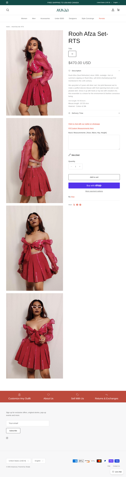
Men (34, 18)
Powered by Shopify (24, 467)
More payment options (94, 191)
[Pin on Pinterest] (80, 205)
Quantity (71, 161)
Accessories (45, 18)
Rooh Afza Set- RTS (18, 27)
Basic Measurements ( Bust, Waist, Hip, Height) (87, 133)
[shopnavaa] (63, 10)
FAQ (109, 466)
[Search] (7, 9)
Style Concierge (88, 18)
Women (24, 18)
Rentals (102, 18)
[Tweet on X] (74, 205)
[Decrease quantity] (71, 166)
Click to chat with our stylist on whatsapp (84, 124)
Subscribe (13, 431)
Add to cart (94, 177)
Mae (73, 197)
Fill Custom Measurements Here (81, 128)
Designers (73, 18)
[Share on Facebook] (77, 205)
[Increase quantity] (80, 166)
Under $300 (59, 18)
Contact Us (116, 466)
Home (8, 27)
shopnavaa (14, 467)
